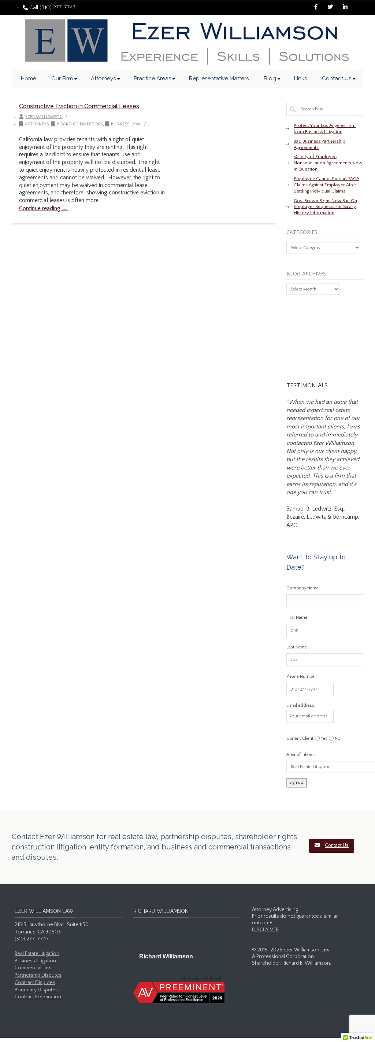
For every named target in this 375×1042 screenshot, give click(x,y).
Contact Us (336, 78)
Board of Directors (80, 124)
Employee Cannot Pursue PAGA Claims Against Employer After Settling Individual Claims (326, 185)
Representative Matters (219, 78)
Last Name (296, 647)
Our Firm (62, 78)
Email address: (300, 705)
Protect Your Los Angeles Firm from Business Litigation (325, 128)
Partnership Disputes (38, 975)
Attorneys (103, 78)
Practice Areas (152, 78)
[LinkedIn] (345, 7)
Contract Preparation (38, 997)
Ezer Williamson (44, 116)
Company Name (302, 588)
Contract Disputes (35, 983)
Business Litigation (35, 961)
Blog (270, 78)
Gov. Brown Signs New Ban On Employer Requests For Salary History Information (325, 207)
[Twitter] (330, 7)
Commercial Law (33, 968)
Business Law (125, 124)
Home (28, 78)
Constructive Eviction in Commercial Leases (79, 106)
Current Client (299, 738)
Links (300, 78)
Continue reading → (43, 208)
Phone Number (301, 676)
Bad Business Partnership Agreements (319, 144)
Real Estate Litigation (37, 954)
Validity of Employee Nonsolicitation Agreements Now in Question (328, 163)
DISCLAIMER (265, 930)
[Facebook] (315, 7)
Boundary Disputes (36, 990)
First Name (296, 617)
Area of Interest (301, 754)
